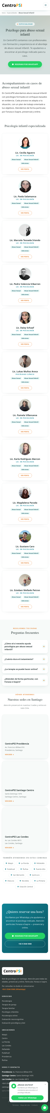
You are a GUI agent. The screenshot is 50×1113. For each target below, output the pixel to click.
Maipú (10, 863)
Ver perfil (25, 169)
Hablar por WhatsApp (27, 1098)
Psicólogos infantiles (10, 1012)
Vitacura (10, 881)
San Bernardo (18, 875)
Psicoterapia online (9, 1015)
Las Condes (6, 1045)
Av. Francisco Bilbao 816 (17, 1072)
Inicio (4, 13)
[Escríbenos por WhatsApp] (44, 1107)
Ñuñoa (25, 869)
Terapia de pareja (9, 1004)
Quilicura (35, 875)
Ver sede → (9, 755)
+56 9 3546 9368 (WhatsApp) (13, 989)
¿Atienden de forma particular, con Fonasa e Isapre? (24, 680)
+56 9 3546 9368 (25, 944)
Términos (15, 1105)
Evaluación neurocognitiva (12, 1019)
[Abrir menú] (45, 5)
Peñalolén (41, 863)
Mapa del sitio (25, 1105)
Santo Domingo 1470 (17, 1075)
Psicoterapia (7, 1001)
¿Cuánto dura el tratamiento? (24, 659)
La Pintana (41, 881)
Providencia (6, 1056)
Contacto (35, 1105)
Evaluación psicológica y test (13, 1023)
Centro (4, 1038)
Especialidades (12, 13)
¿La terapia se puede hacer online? (24, 669)
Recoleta (25, 881)
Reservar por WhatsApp (26, 64)
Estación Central (26, 886)
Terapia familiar (8, 1008)
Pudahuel (11, 869)
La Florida (25, 863)
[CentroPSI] (12, 5)
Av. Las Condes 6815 (15, 1079)
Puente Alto (40, 869)
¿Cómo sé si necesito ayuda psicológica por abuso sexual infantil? (24, 646)
